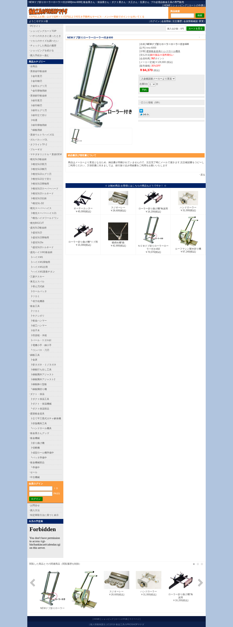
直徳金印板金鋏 (38, 71)
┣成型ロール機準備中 (42, 452)
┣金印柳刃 (36, 81)
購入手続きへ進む (39, 55)
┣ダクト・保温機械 (41, 403)
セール (33, 472)
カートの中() (196, 5)
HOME (167, 5)
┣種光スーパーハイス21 (43, 213)
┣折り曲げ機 (37, 443)
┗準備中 (35, 467)
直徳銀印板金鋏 (38, 95)
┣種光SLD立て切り (40, 179)
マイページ (134, 619)
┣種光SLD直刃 (38, 164)
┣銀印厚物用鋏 (38, 125)
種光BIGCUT (37, 223)
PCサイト (35, 26)
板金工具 (35, 306)
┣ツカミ (35, 296)
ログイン (155, 21)
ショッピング (180, 5)
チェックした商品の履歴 (43, 45)
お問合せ (35, 505)
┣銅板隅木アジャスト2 (42, 379)
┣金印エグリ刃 (38, 86)
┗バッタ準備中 (38, 457)
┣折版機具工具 (38, 423)
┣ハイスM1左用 (39, 267)
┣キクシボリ (37, 315)
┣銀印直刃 (36, 100)
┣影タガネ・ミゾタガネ (43, 364)
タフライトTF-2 (38, 144)
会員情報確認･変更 (193, 21)
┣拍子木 (35, 330)
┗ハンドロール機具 (41, 428)
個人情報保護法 (97, 624)
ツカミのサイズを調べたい (44, 40)
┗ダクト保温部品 (39, 408)
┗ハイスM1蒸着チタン (42, 271)
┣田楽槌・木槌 (38, 335)
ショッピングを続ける (42, 50)
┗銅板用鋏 (36, 130)
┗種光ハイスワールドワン (44, 218)
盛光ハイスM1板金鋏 (41, 252)
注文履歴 (177, 21)
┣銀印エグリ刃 (38, 110)
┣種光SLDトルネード (42, 193)
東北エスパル (37, 281)
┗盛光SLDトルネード (42, 247)
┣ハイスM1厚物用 (40, 262)
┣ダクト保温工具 (39, 399)
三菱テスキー (37, 276)
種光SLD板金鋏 (38, 159)
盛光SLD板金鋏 (38, 227)
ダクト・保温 (37, 394)
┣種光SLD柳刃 (38, 169)
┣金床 (33, 359)
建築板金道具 (37, 413)
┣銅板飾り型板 (38, 384)
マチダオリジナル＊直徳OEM (46, 154)
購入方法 (35, 510)
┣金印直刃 (36, 76)
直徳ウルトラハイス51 (42, 134)
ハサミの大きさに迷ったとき (45, 36)
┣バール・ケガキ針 (41, 340)
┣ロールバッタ (38, 291)
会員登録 (166, 21)
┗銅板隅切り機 (38, 389)
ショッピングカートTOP (43, 31)
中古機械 (35, 477)
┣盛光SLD (36, 232)
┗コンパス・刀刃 (39, 350)
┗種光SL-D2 (37, 203)
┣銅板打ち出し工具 (41, 369)
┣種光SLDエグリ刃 (40, 174)
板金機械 (35, 438)
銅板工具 (35, 355)
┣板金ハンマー (38, 320)
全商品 (33, 66)
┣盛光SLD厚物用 (39, 237)
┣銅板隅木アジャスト (42, 374)
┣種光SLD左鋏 (38, 198)
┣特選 (33, 120)
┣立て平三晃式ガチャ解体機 (45, 418)
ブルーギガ (36, 149)
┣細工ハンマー (38, 325)
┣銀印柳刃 (36, 105)
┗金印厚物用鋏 (38, 90)
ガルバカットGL (39, 139)
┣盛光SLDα (36, 242)
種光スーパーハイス (41, 208)
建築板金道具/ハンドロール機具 (163, 51)
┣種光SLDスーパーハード (44, 188)
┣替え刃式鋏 (37, 286)
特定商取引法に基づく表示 (44, 515)
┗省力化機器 (37, 301)
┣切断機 (35, 447)
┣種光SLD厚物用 (39, 183)
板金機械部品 (37, 462)
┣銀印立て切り (38, 115)
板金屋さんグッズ (39, 433)
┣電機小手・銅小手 (41, 345)
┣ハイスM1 (36, 257)
